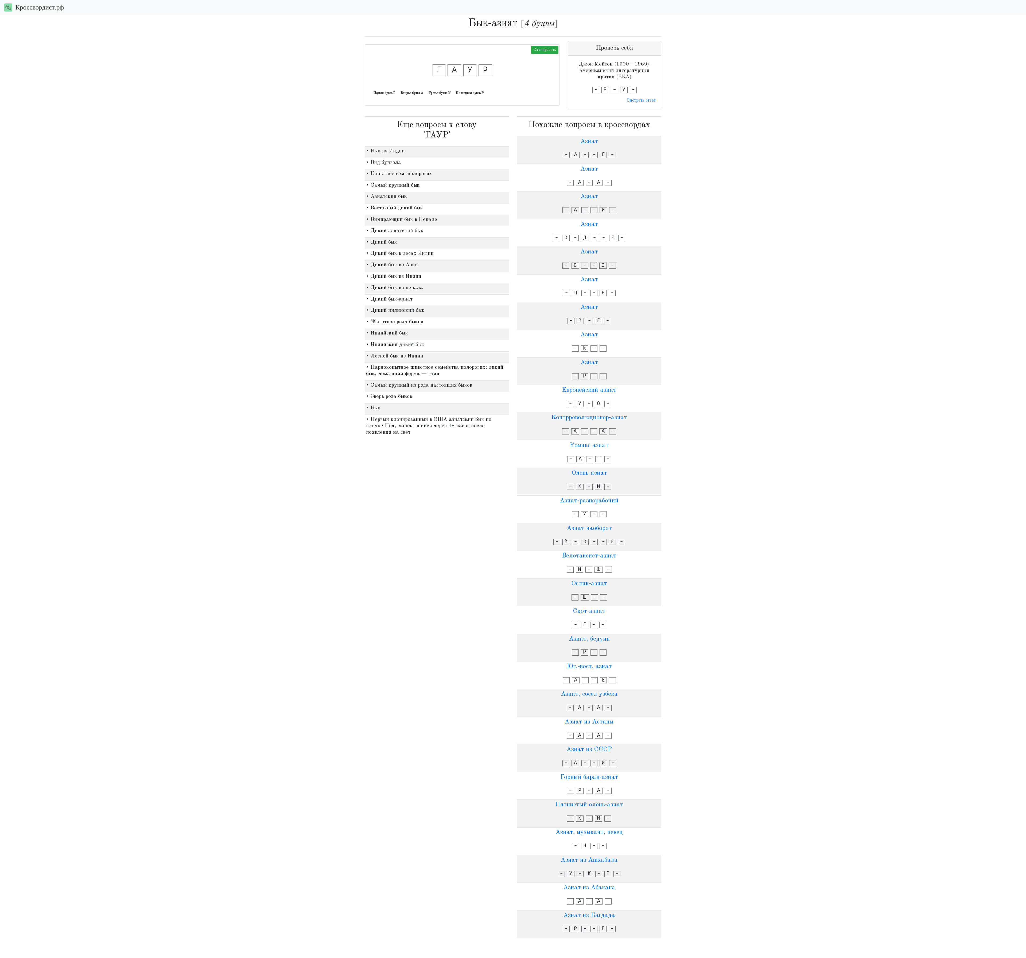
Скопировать (545, 50)
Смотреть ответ (641, 100)
